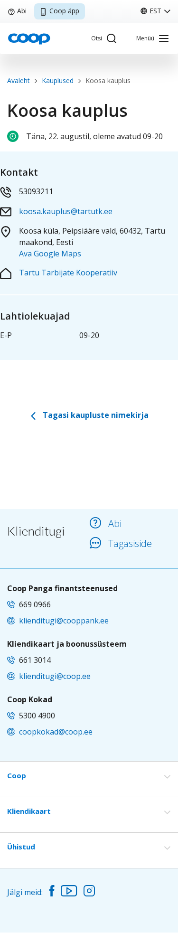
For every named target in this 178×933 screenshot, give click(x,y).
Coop (16, 775)
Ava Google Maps (50, 253)
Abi (22, 10)
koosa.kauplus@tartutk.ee (65, 211)
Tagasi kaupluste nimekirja (95, 415)
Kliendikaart (29, 811)
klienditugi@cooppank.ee (64, 620)
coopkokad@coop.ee (56, 731)
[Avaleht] (29, 38)
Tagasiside (130, 543)
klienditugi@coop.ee (55, 676)
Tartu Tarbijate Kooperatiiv (68, 272)
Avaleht (18, 80)
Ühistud (21, 846)
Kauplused (58, 80)
